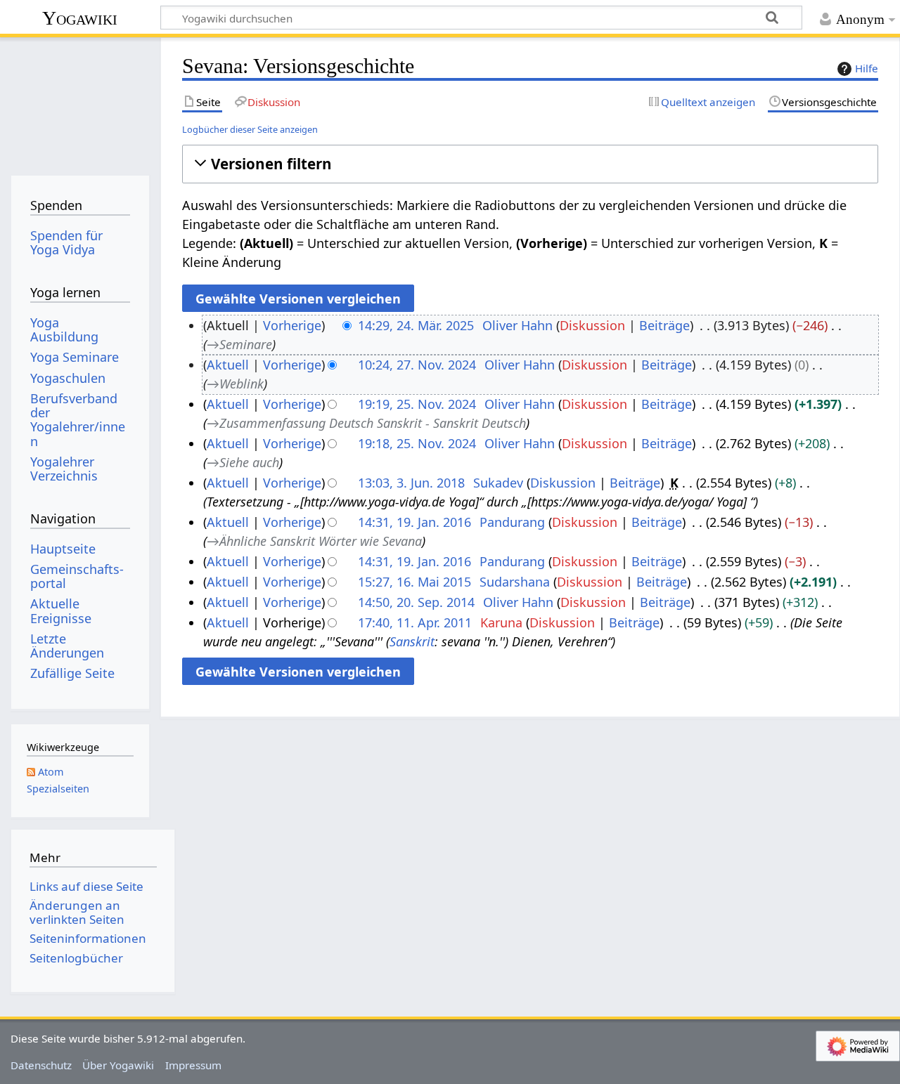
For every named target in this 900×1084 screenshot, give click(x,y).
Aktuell (228, 364)
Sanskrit (412, 641)
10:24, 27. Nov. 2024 (417, 364)
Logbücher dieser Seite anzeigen (250, 129)
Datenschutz (41, 1065)
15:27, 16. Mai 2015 (414, 581)
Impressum (193, 1065)
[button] (530, 164)
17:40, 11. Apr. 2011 (415, 622)
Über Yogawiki (118, 1065)
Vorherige (292, 325)
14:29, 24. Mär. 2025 (416, 325)
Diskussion (592, 325)
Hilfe (866, 68)
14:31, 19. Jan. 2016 (414, 522)
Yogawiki (79, 18)
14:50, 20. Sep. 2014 (416, 602)
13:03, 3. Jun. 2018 (411, 482)
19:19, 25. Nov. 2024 (417, 404)
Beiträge (664, 325)
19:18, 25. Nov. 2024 (417, 443)
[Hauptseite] (80, 103)
